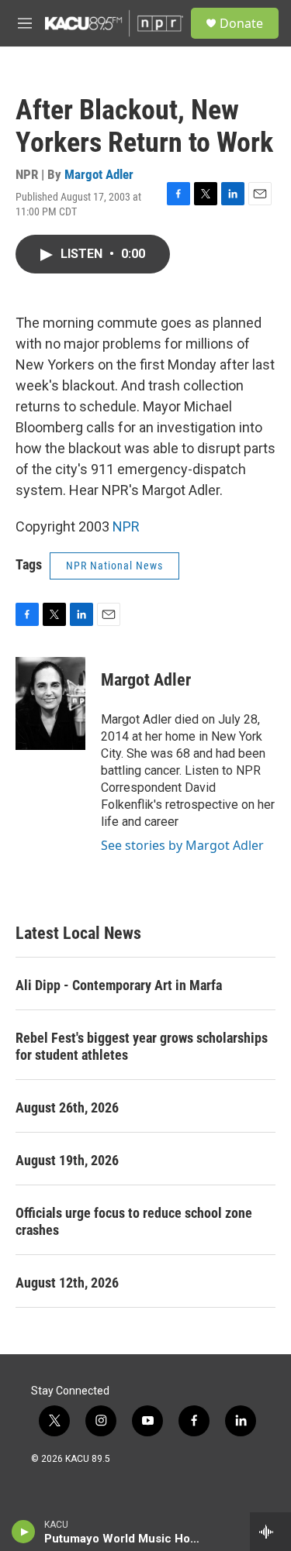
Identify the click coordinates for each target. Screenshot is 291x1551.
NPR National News (114, 565)
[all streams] (270, 1531)
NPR (126, 526)
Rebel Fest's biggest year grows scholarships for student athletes (142, 1046)
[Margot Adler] (50, 703)
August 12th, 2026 (67, 1282)
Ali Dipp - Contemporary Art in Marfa (119, 985)
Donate (241, 23)
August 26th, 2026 (67, 1107)
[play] (23, 1531)
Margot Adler (98, 174)
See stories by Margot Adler (182, 845)
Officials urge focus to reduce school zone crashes (134, 1221)
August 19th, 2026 (67, 1160)
